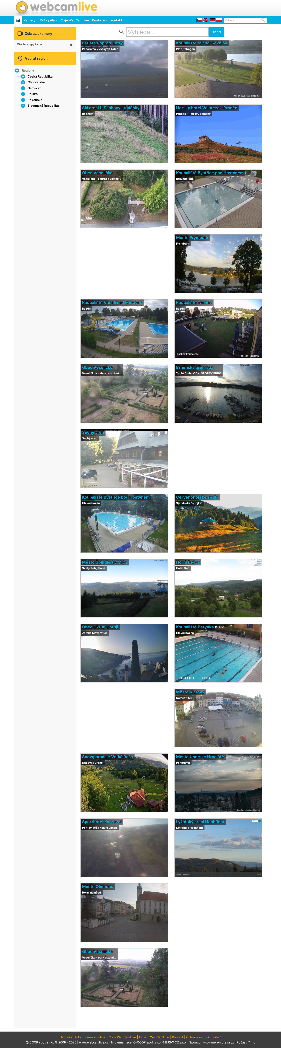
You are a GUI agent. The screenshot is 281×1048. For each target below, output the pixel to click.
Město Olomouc (97, 886)
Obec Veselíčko (97, 172)
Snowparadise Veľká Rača (107, 756)
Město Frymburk (192, 237)
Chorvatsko (36, 82)
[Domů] (18, 20)
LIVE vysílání (47, 20)
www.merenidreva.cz (218, 1042)
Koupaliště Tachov (194, 302)
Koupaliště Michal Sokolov (201, 43)
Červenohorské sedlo (197, 497)
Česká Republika (40, 76)
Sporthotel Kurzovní (101, 821)
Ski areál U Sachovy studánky (110, 107)
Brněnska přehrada (194, 367)
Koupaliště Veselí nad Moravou (112, 302)
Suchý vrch (93, 432)
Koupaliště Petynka (195, 626)
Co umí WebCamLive (154, 1037)
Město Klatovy (190, 691)
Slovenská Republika (43, 106)
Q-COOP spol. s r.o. (147, 1042)
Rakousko (35, 100)
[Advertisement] (219, 7)
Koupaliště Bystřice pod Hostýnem (210, 172)
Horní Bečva (188, 562)
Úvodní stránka (70, 1037)
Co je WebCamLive (74, 20)
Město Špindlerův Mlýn (104, 562)
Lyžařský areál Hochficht (200, 821)
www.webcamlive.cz (93, 1042)
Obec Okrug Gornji (100, 626)
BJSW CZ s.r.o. (176, 1042)
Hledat (216, 32)
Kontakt (116, 20)
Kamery (29, 20)
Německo (34, 88)
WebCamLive (56, 8)
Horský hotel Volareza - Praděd (206, 107)
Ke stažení (99, 20)
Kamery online (95, 1037)
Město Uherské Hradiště (200, 756)
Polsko (33, 94)
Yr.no (251, 1042)
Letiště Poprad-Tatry (102, 43)
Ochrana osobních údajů (203, 1037)
